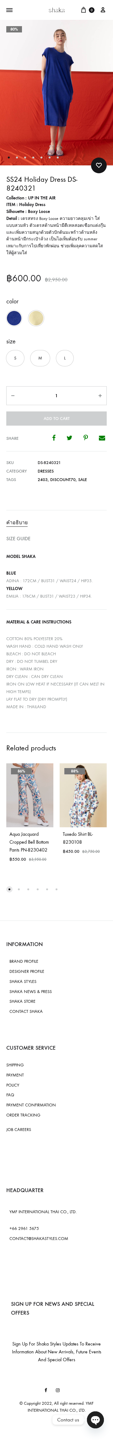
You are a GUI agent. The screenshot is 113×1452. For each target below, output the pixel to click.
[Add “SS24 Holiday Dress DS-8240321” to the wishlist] (99, 165)
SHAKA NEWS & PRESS (30, 991)
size (11, 341)
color (12, 301)
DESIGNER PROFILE (26, 971)
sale (82, 479)
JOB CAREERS (18, 1129)
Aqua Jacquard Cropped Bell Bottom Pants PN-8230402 (29, 842)
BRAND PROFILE (23, 961)
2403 (43, 479)
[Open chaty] (95, 1419)
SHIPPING (15, 1065)
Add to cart (57, 418)
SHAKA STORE (22, 1001)
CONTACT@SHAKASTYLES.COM (38, 1238)
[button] (14, 318)
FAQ (10, 1095)
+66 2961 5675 (24, 1228)
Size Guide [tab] (18, 539)
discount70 (63, 479)
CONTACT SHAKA (26, 1011)
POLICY (12, 1085)
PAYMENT (15, 1075)
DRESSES (46, 471)
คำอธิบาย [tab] (17, 522)
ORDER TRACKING (23, 1115)
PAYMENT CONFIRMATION (31, 1105)
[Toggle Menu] (9, 10)
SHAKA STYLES (22, 981)
